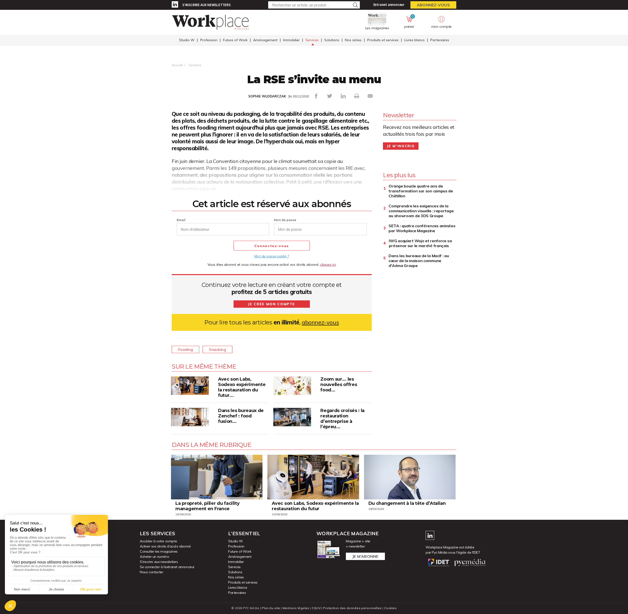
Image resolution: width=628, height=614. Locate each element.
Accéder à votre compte (158, 541)
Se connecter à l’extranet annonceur (167, 567)
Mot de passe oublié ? (271, 256)
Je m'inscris (401, 146)
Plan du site (271, 608)
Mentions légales (296, 608)
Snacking (217, 349)
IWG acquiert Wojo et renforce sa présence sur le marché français (420, 243)
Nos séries (353, 40)
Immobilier (291, 40)
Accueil (177, 65)
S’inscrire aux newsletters (206, 4)
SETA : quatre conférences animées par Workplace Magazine (422, 228)
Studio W (187, 40)
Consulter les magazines (159, 551)
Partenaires (439, 40)
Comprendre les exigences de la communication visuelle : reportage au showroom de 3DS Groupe (421, 210)
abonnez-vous (320, 322)
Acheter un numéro (154, 556)
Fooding (185, 349)
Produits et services (383, 40)
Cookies (390, 608)
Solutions (331, 40)
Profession (208, 40)
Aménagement (265, 40)
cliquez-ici (328, 265)
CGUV (316, 608)
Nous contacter (151, 572)
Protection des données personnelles (352, 608)
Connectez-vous (271, 246)
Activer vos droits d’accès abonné (165, 546)
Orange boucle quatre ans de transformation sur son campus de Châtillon (421, 191)
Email (181, 220)
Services (312, 40)
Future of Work (235, 40)
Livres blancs (414, 40)
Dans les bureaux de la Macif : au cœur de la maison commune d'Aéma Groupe (419, 260)
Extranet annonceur (389, 4)
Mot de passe (285, 220)
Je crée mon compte (271, 304)
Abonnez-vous (433, 4)
